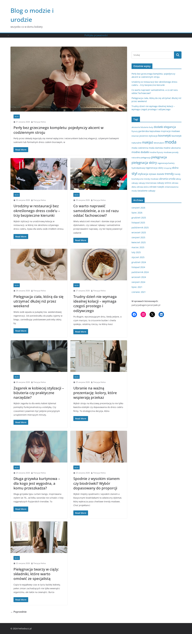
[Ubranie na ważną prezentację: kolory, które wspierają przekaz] (98, 356)
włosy (178, 179)
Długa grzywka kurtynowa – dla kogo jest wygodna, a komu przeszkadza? (37, 483)
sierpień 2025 (138, 237)
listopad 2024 (138, 267)
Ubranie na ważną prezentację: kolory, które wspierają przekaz (95, 393)
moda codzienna (140, 147)
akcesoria (136, 127)
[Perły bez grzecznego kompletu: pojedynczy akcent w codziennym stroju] (68, 79)
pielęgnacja (159, 157)
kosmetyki (164, 135)
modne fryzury (156, 152)
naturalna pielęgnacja (141, 157)
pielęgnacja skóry (144, 163)
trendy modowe (151, 179)
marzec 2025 (138, 247)
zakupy (135, 183)
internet (135, 136)
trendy (169, 174)
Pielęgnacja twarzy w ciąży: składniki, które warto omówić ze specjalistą (36, 574)
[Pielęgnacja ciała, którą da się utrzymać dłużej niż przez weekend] (38, 264)
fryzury (135, 131)
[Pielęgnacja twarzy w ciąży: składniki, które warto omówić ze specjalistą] (38, 537)
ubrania (163, 178)
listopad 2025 (138, 222)
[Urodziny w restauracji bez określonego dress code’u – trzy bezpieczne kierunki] (38, 174)
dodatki (158, 127)
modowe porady (171, 152)
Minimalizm (159, 142)
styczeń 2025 (138, 257)
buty (151, 127)
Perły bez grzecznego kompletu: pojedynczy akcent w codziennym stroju (59, 130)
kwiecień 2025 (139, 242)
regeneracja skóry (154, 167)
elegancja (170, 127)
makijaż (147, 142)
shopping (167, 168)
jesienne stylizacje (148, 135)
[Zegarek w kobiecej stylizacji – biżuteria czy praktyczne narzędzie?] (38, 356)
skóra (175, 167)
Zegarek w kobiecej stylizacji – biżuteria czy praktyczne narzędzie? (39, 393)
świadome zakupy (146, 190)
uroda (171, 178)
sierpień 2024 (138, 282)
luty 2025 (136, 252)
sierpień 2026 (138, 207)
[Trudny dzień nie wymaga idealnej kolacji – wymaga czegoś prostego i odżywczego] (98, 264)
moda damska (156, 147)
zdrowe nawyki (156, 186)
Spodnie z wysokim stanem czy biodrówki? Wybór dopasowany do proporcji (96, 483)
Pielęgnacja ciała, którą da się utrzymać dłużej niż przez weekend (38, 301)
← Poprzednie (18, 611)
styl (134, 173)
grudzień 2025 (139, 217)
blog (17, 116)
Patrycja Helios (39, 122)
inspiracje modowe (170, 131)
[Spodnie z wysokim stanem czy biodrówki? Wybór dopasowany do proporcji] (98, 446)
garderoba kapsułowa (149, 131)
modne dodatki (140, 152)
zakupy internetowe (147, 183)
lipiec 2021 (137, 287)
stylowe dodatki (156, 174)
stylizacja (143, 174)
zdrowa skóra (143, 186)
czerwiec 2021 (139, 292)
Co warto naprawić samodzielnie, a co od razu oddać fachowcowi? (96, 210)
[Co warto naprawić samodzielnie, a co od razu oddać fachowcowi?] (98, 174)
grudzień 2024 (139, 262)
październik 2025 (140, 227)
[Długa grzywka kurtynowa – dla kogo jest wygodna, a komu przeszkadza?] (38, 446)
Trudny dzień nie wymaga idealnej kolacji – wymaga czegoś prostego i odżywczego (95, 303)
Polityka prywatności (96, 35)
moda (170, 142)
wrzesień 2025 (139, 232)
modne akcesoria (172, 147)
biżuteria (144, 127)
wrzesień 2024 (139, 277)
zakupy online (164, 182)
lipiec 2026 (137, 212)
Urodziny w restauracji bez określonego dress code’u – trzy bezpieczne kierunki (37, 210)
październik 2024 (140, 272)
